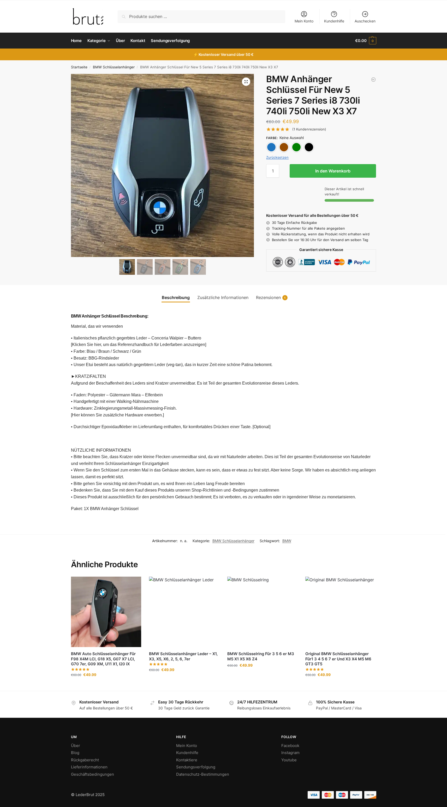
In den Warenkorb (332, 171)
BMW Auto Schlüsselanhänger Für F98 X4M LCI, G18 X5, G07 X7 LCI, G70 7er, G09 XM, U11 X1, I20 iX (103, 658)
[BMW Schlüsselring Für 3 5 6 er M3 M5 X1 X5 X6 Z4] (262, 612)
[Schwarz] (309, 147)
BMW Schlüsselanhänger (114, 67)
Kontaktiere (186, 759)
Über (75, 745)
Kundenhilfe (334, 21)
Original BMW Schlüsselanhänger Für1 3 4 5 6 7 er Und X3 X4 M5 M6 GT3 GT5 (338, 658)
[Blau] (271, 147)
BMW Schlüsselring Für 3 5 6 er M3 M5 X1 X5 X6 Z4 (260, 656)
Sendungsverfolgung (195, 766)
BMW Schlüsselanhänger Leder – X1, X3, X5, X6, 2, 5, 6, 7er (183, 656)
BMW (286, 541)
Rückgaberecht (85, 759)
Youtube (289, 759)
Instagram (290, 752)
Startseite (79, 67)
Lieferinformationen (89, 766)
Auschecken (365, 21)
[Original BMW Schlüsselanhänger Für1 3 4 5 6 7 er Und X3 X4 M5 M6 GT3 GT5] (340, 612)
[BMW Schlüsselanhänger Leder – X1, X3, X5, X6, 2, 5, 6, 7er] (184, 612)
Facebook (290, 745)
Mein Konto (304, 21)
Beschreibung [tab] (176, 297)
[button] (365, 41)
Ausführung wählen (106, 685)
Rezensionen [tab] (271, 297)
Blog (75, 752)
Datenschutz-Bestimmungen (202, 774)
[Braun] (284, 147)
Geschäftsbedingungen (92, 774)
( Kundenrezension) (309, 129)
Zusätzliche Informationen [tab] (222, 297)
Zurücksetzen (277, 157)
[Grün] (296, 147)
